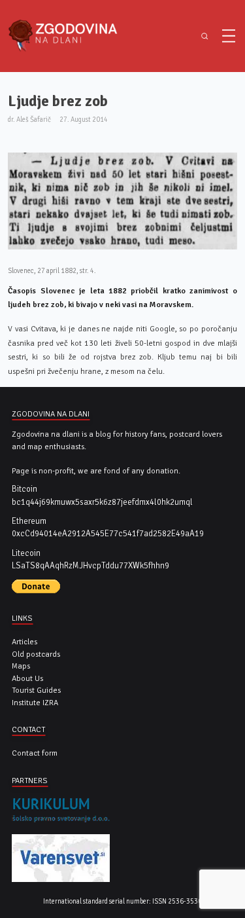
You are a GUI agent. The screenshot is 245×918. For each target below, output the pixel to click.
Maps (21, 666)
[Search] (204, 36)
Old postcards (36, 654)
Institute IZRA (35, 702)
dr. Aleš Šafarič (29, 119)
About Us (27, 678)
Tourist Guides (36, 690)
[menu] (228, 36)
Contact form (34, 753)
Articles (24, 641)
